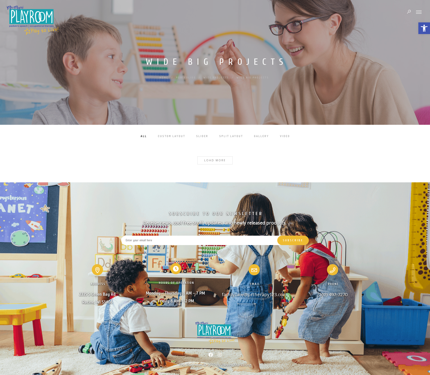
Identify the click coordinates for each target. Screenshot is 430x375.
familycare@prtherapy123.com (254, 294)
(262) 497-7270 (333, 294)
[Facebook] (211, 355)
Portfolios (186, 77)
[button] (424, 28)
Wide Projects (216, 77)
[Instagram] (220, 355)
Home (163, 77)
